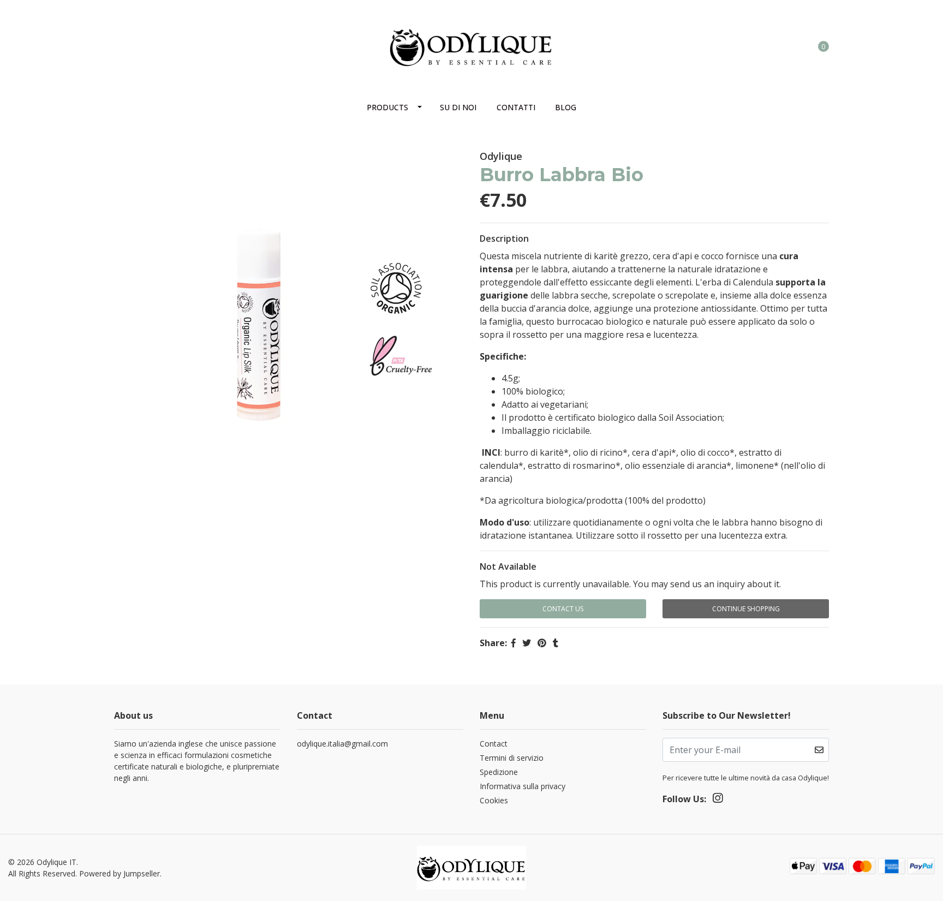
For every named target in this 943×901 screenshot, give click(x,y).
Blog (565, 107)
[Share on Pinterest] (542, 643)
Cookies (494, 800)
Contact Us (562, 608)
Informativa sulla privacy (522, 786)
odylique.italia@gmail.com (342, 743)
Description (504, 238)
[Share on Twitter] (526, 643)
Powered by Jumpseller (119, 873)
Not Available (508, 566)
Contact (494, 743)
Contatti (516, 107)
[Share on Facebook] (513, 643)
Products (387, 107)
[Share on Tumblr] (555, 643)
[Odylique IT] (471, 45)
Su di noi (458, 107)
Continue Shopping (746, 608)
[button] (778, 45)
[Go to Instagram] (120, 41)
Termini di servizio (512, 758)
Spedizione (499, 772)
